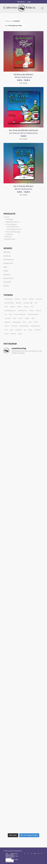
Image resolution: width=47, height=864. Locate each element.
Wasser (20, 333)
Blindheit (18, 303)
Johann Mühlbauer (20, 314)
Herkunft (38, 310)
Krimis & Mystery (11, 224)
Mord (30, 322)
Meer (33, 318)
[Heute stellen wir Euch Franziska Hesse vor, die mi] (23, 558)
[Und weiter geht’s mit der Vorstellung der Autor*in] (23, 772)
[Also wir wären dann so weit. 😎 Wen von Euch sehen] (23, 439)
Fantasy (26, 306)
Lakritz (20, 318)
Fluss (31, 306)
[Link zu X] (24, 853)
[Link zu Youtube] (35, 853)
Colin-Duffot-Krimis (13, 227)
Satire (11, 330)
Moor (24, 322)
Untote (7, 333)
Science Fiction (8, 278)
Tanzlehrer (38, 330)
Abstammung (8, 299)
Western (6, 286)
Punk (6, 330)
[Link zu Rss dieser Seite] (41, 853)
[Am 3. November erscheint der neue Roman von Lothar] (23, 463)
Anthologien (9, 219)
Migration (7, 322)
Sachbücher (9, 234)
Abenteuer (7, 252)
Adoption (17, 299)
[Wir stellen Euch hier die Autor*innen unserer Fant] (23, 725)
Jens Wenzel (14, 133)
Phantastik (7, 282)
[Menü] (42, 8)
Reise (5, 267)
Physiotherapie (24, 326)
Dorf (36, 303)
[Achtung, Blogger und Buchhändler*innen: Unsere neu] (23, 748)
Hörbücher (8, 237)
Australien (39, 299)
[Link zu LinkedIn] (38, 853)
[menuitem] (21, 1)
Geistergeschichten (10, 310)
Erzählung (7, 256)
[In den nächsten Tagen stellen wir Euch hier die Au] (23, 820)
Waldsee (13, 333)
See (25, 330)
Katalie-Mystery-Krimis (14, 229)
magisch (27, 318)
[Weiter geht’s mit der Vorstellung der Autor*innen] (23, 677)
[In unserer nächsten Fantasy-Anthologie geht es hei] (23, 392)
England (12, 306)
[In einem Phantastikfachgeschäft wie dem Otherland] (23, 534)
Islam (10, 314)
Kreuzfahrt (8, 318)
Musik (35, 322)
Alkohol (24, 299)
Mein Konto (21, 2)
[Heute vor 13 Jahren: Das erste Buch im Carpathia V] (23, 701)
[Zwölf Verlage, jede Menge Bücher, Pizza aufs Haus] (23, 487)
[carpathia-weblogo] (19, 8)
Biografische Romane (12, 222)
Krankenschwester (33, 314)
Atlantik (31, 299)
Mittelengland (17, 322)
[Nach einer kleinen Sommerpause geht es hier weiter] (23, 510)
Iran (6, 314)
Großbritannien (22, 310)
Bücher (7, 217)
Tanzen (30, 330)
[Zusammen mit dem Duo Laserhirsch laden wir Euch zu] (23, 368)
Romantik (7, 274)
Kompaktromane (10, 239)
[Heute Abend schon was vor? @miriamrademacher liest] (23, 796)
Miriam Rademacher (23, 77)
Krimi (14, 318)
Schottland (18, 330)
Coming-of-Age (28, 303)
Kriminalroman (9, 259)
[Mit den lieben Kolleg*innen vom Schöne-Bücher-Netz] (23, 629)
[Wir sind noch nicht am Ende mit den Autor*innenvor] (23, 653)
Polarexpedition (35, 326)
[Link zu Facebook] (28, 853)
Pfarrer (7, 326)
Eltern (6, 306)
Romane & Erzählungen (13, 232)
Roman (6, 271)
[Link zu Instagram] (31, 853)
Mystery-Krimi (8, 263)
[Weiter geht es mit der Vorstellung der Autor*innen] (23, 606)
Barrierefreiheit (9, 303)
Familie (19, 306)
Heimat (31, 310)
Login (29, 2)
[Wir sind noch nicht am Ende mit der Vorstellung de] (23, 582)
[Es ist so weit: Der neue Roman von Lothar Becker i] (23, 415)
